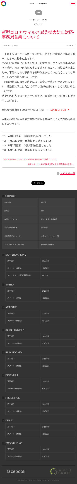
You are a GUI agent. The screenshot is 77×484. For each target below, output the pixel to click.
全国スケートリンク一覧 (50, 236)
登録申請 (44, 228)
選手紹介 (11, 261)
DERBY (9, 420)
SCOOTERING (13, 443)
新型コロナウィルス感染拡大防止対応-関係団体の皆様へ (50, 164)
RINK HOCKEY (13, 352)
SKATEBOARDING (16, 254)
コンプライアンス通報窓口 (14, 245)
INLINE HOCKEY (15, 329)
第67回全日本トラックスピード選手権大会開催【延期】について (30, 159)
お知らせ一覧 (67, 173)
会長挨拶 (7, 202)
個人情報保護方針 (47, 245)
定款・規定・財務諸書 (49, 219)
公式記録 (45, 268)
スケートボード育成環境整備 (19, 275)
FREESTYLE (12, 397)
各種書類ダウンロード (12, 236)
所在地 (43, 202)
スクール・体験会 (14, 268)
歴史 (42, 211)
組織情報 (10, 195)
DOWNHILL (12, 375)
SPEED (9, 284)
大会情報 (45, 261)
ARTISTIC (11, 307)
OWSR (45, 275)
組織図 (6, 211)
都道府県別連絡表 (10, 228)
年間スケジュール (10, 219)
